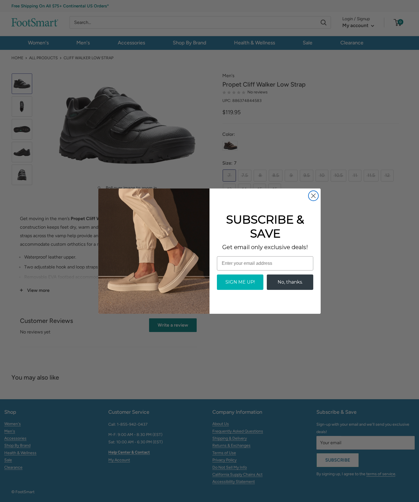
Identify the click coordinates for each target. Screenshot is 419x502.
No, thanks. (290, 282)
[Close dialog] (313, 196)
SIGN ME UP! (240, 282)
